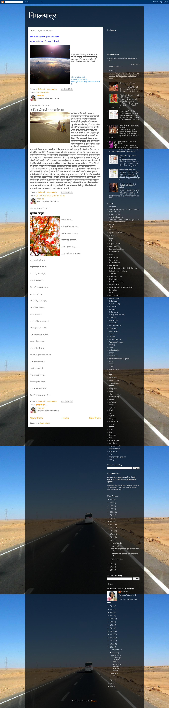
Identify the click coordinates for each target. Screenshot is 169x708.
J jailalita (112, 274)
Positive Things (115, 304)
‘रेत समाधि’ (112, 207)
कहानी (111, 367)
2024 (112, 506)
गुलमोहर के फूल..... (39, 213)
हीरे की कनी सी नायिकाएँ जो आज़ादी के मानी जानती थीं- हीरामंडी (128, 186)
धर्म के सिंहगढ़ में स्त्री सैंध (127, 111)
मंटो (110, 413)
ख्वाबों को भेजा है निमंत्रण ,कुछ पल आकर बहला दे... (116, 658)
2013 (112, 540)
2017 (112, 528)
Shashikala (113, 328)
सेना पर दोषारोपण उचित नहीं (117, 457)
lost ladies (113, 290)
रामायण (111, 427)
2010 (112, 567)
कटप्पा (111, 361)
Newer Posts (36, 418)
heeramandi (113, 265)
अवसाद (111, 347)
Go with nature (114, 263)
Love (111, 293)
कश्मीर (111, 364)
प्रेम (110, 394)
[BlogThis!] (64, 89)
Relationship (113, 312)
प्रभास (111, 391)
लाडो (110, 430)
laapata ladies (114, 285)
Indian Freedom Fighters (118, 271)
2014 (112, 537)
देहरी (110, 375)
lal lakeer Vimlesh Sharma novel (121, 287)
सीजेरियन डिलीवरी (114, 449)
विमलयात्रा (43, 16)
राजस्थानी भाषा (61, 196)
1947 (111, 227)
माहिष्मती (111, 416)
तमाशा (111, 372)
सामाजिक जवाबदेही (114, 446)
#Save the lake (114, 214)
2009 (112, 570)
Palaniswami (113, 301)
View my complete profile (128, 599)
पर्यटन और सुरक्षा (114, 383)
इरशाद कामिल (113, 356)
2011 (112, 564)
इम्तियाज (111, 353)
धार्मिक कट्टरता (114, 380)
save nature (113, 320)
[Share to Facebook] (69, 89)
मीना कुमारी (112, 419)
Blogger (94, 701)
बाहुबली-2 (112, 408)
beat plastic (113, 246)
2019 (112, 521)
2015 (112, 534)
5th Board (112, 230)
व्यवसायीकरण (113, 443)
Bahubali (112, 241)
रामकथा (111, 424)
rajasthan (112, 309)
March (114, 546)
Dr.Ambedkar (114, 257)
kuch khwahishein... (43, 92)
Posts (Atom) (45, 423)
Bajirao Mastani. (115, 244)
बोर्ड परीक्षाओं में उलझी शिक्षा (127, 170)
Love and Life (114, 295)
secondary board (115, 326)
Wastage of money (116, 342)
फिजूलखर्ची (112, 399)
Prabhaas (112, 306)
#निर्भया (111, 224)
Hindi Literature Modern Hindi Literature (123, 268)
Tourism (112, 337)
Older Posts (95, 418)
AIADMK (112, 235)
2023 (112, 509)
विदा (110, 432)
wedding (112, 345)
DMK (111, 254)
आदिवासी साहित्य (114, 350)
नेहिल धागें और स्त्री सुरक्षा (127, 83)
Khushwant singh (115, 276)
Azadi (111, 238)
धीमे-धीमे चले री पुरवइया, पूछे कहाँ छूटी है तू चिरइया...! (129, 96)
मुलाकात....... (113, 71)
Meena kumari (114, 298)
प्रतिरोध (111, 386)
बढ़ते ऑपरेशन (113, 402)
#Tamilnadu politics (116, 217)
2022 (112, 512)
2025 (112, 503)
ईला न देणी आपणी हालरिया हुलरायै (46, 196)
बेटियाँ (111, 410)
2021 (112, 515)
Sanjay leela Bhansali (117, 315)
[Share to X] (67, 89)
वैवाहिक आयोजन (114, 440)
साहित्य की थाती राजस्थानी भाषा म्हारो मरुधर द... (116, 667)
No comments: (52, 89)
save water (113, 323)
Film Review (113, 260)
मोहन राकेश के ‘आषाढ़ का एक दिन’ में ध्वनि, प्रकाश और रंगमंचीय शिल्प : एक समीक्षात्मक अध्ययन (121, 479)
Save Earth (113, 317)
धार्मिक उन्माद (113, 378)
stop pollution (114, 331)
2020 (112, 518)
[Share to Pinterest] (71, 89)
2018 (112, 524)
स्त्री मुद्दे (111, 460)
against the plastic (115, 233)
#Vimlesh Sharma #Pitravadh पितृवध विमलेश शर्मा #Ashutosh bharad (124, 221)
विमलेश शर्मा (112, 435)
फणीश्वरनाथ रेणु (114, 397)
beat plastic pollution (116, 249)
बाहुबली (111, 405)
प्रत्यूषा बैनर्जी (113, 389)
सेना (110, 454)
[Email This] (62, 89)
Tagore (111, 334)
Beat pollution (114, 252)
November (116, 543)
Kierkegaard (113, 279)
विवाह (110, 438)
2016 (112, 531)
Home (66, 418)
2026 (112, 499)
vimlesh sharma (115, 339)
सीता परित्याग (113, 451)
